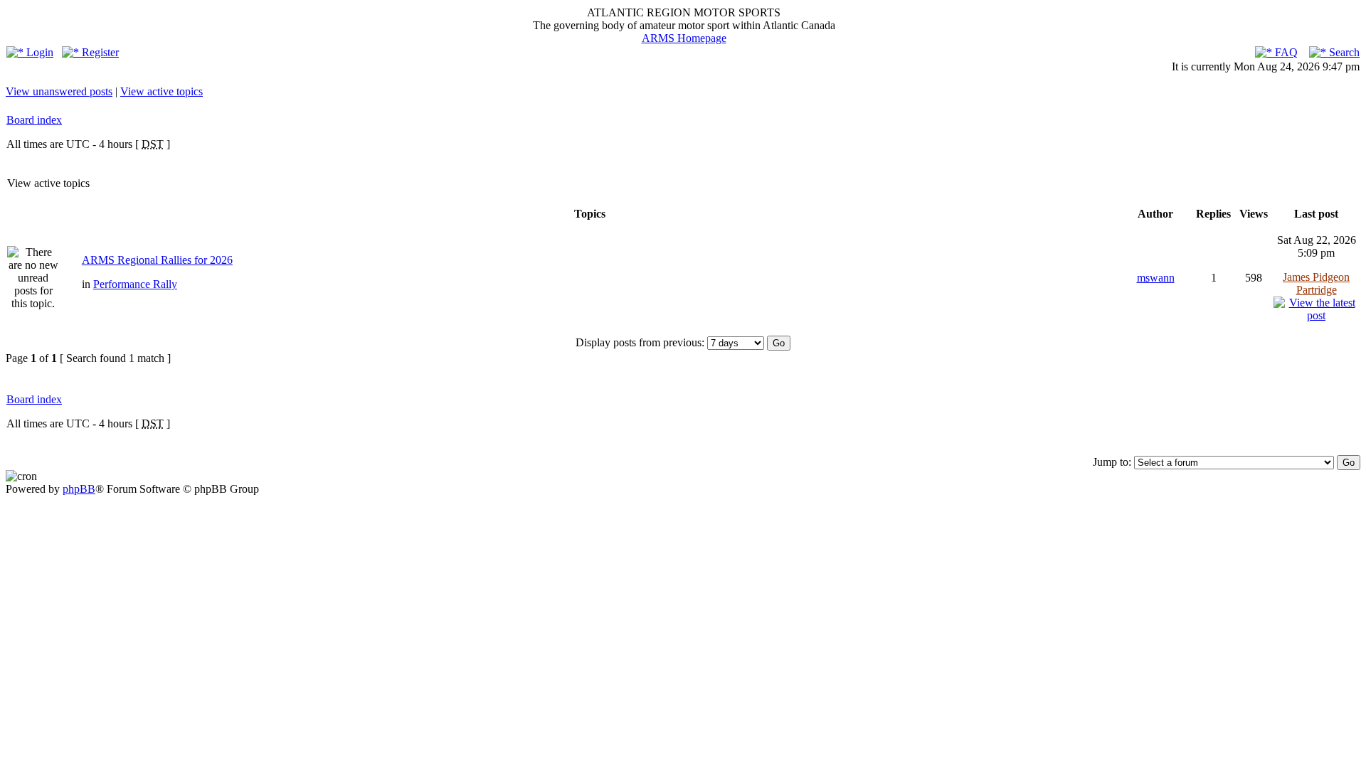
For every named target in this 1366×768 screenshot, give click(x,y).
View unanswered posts (59, 91)
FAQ (1285, 52)
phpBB (79, 489)
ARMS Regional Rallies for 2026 (157, 260)
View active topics (161, 91)
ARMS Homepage (684, 38)
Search (1343, 52)
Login (38, 52)
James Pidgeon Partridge (1316, 283)
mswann (1156, 278)
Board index (34, 120)
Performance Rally (135, 284)
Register (99, 52)
